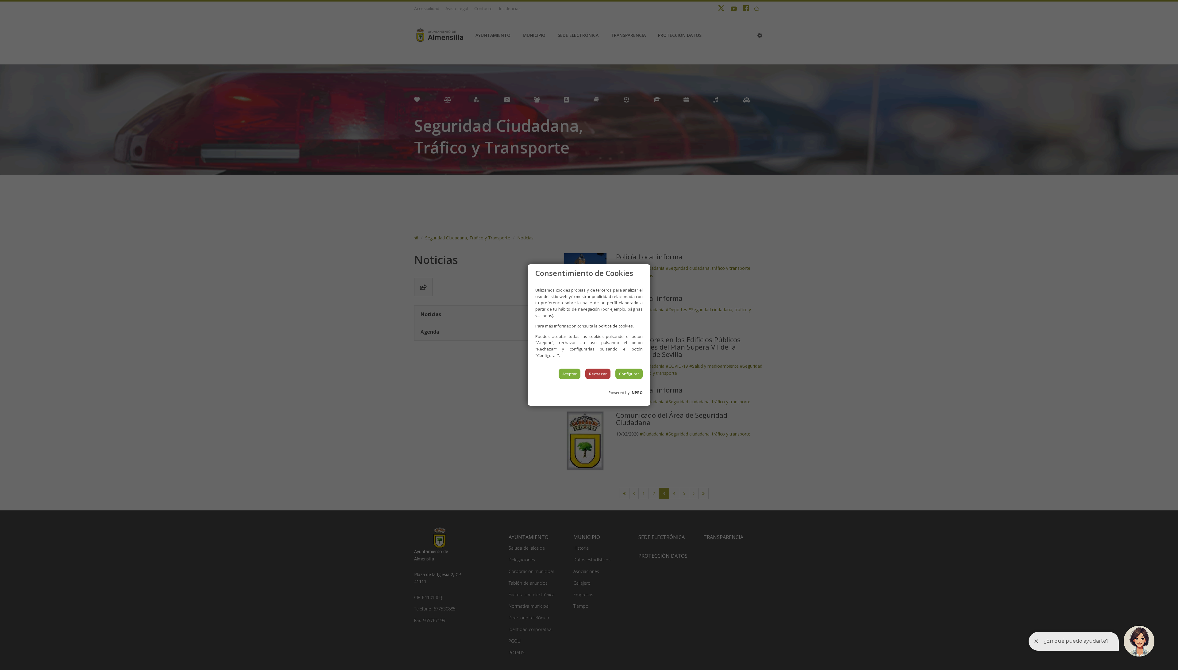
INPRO (636, 392)
